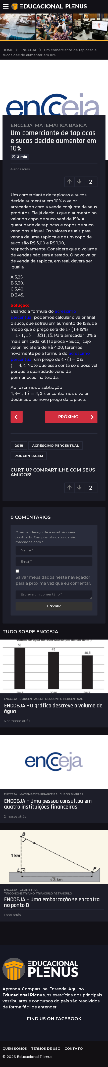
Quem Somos (15, 1048)
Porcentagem (29, 456)
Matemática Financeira (39, 794)
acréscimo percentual (55, 445)
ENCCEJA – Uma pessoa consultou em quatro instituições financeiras (48, 804)
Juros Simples (71, 794)
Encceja (21, 125)
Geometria (28, 889)
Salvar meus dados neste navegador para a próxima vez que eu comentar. (53, 580)
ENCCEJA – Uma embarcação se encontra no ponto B (52, 902)
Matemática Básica (61, 125)
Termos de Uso (45, 1048)
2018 (19, 445)
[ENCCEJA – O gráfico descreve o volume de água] (54, 666)
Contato (74, 1048)
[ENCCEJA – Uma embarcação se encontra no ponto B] (54, 857)
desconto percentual (64, 698)
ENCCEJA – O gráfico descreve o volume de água (53, 708)
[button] (6, 6)
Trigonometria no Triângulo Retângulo (38, 893)
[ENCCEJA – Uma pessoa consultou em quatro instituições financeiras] (54, 762)
